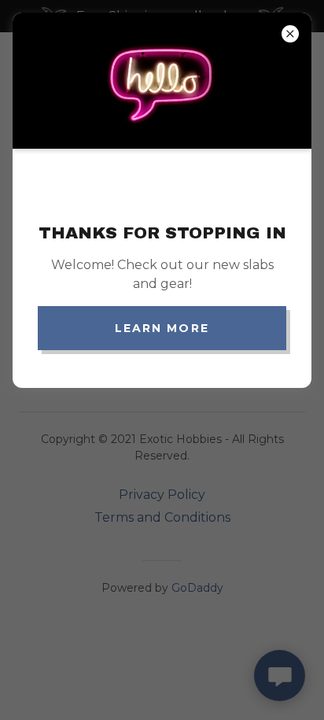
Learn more (161, 328)
